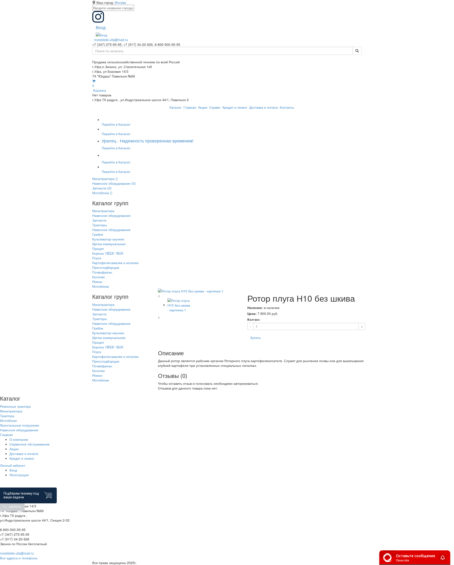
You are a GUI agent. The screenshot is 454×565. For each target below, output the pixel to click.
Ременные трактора (15, 406)
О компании (18, 439)
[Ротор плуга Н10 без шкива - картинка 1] (199, 291)
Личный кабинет (12, 465)
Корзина (99, 88)
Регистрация (19, 474)
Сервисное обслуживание (29, 444)
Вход (13, 470)
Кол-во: (253, 319)
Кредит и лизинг (21, 458)
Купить (255, 337)
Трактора (7, 415)
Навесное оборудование (19, 430)
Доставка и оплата (23, 453)
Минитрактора (11, 411)
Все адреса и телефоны (19, 558)
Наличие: (255, 307)
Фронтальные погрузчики (19, 425)
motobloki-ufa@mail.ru (111, 39)
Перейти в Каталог (116, 124)
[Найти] (357, 51)
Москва (120, 2)
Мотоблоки (8, 420)
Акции (14, 448)
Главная (6, 434)
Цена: (252, 313)
